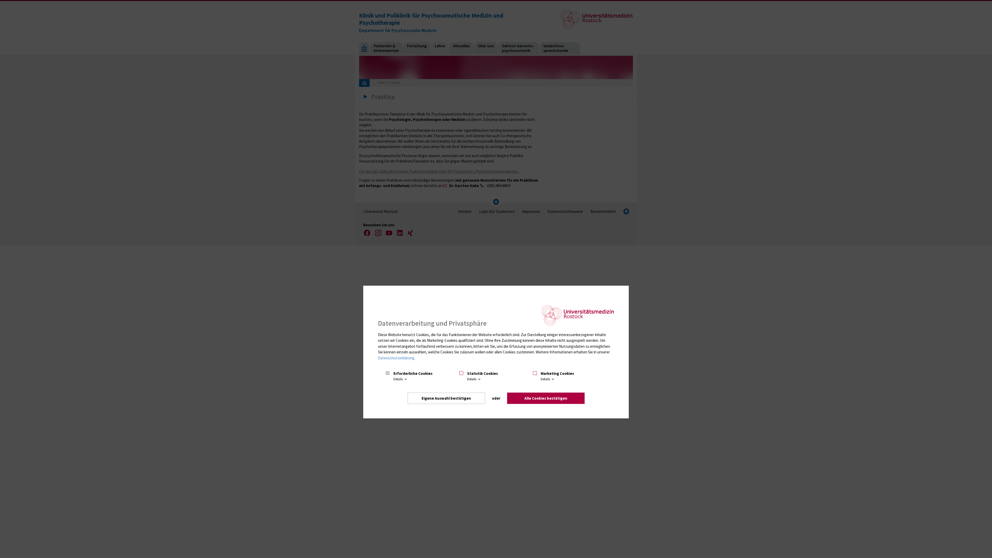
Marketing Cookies (557, 373)
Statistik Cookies (482, 373)
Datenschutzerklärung (396, 357)
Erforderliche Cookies (412, 373)
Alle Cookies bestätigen (545, 398)
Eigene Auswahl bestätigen (446, 398)
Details (398, 379)
